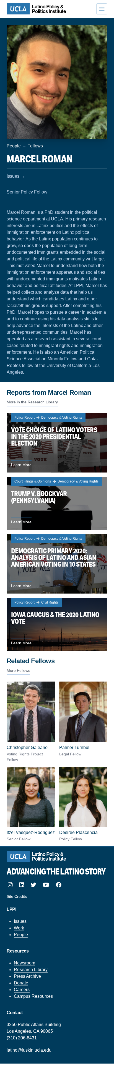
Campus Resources (33, 996)
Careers (22, 989)
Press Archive (27, 976)
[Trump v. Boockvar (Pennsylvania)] (57, 503)
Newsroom (24, 963)
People (14, 146)
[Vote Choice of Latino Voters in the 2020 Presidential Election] (57, 443)
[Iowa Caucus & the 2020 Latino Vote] (57, 624)
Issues (20, 921)
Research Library (31, 969)
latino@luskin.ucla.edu (29, 1050)
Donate (21, 983)
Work (19, 928)
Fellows (35, 146)
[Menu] (101, 8)
